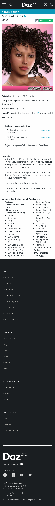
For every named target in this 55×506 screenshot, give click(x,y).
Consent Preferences (12, 319)
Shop (5, 418)
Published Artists (10, 430)
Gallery (6, 393)
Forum (6, 399)
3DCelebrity (28, 96)
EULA (12, 495)
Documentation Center (13, 307)
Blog (5, 344)
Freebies (7, 424)
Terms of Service (30, 493)
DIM (33, 113)
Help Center (8, 289)
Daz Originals (14, 96)
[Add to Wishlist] (37, 20)
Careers (6, 362)
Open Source (9, 313)
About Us (7, 350)
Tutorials (7, 283)
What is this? (45, 130)
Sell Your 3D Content (12, 295)
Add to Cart (46, 20)
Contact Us (8, 277)
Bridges (6, 368)
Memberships (9, 338)
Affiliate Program (10, 301)
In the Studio (9, 387)
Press (5, 356)
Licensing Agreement (12, 493)
